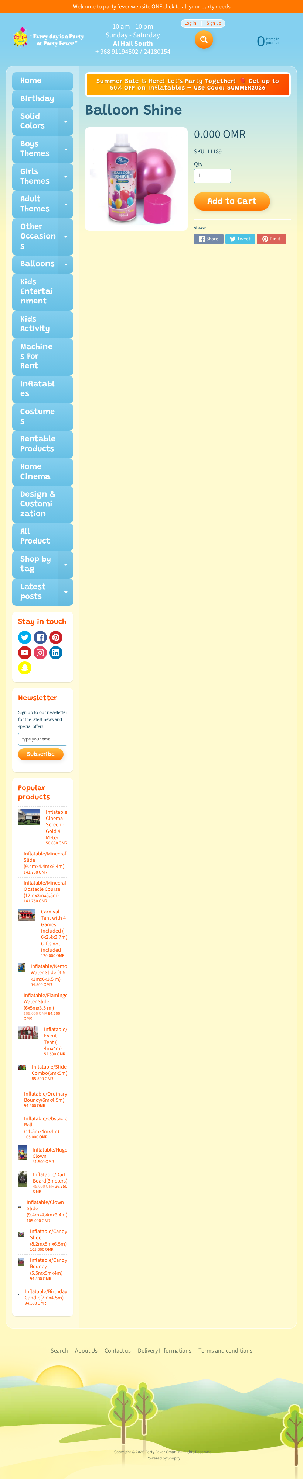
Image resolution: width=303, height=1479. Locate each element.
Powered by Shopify (163, 1458)
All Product (35, 537)
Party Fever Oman (160, 1452)
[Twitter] (24, 637)
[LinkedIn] (55, 652)
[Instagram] (40, 652)
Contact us (118, 1351)
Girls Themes (46, 179)
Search (59, 1351)
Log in (190, 23)
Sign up (214, 23)
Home (30, 81)
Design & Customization (37, 504)
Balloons (46, 266)
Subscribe (41, 754)
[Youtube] (24, 652)
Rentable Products (37, 444)
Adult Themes (46, 206)
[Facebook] (40, 637)
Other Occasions (46, 239)
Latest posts (46, 594)
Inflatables (37, 389)
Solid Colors (46, 124)
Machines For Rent (36, 357)
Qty (198, 164)
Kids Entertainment (36, 292)
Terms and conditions (225, 1351)
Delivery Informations (164, 1351)
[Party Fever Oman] (48, 40)
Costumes (37, 417)
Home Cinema (35, 472)
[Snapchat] (24, 667)
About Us (86, 1351)
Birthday (37, 99)
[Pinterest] (55, 637)
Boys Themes (46, 151)
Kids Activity (35, 324)
